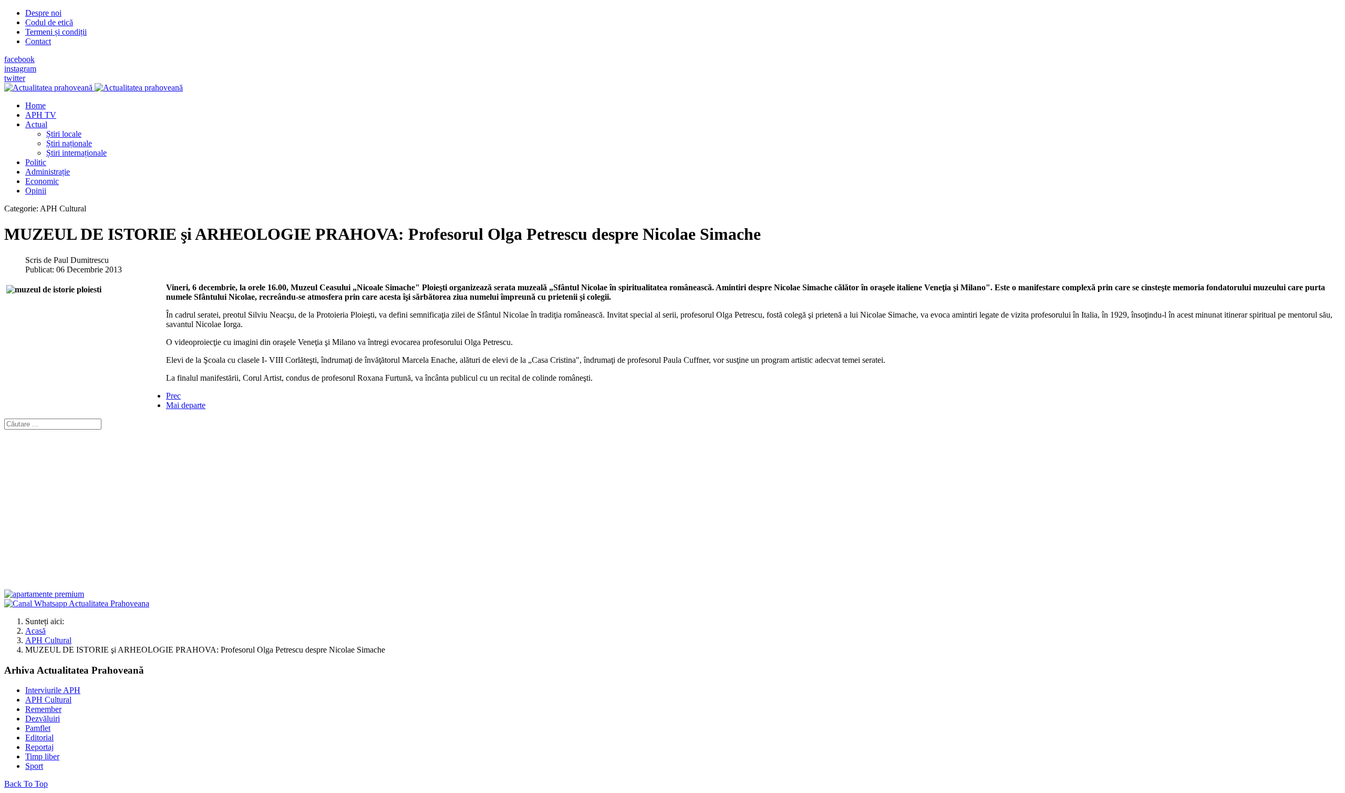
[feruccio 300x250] (44, 593)
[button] (36, 124)
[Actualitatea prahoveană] (93, 87)
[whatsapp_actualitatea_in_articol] (76, 603)
